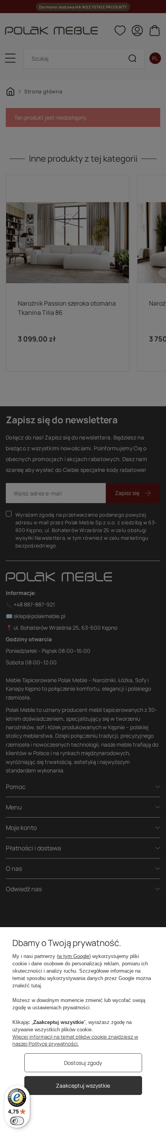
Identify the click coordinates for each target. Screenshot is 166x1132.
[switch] (17, 1121)
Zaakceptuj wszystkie (83, 1085)
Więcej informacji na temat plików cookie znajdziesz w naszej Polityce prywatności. (75, 1040)
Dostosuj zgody (83, 1062)
